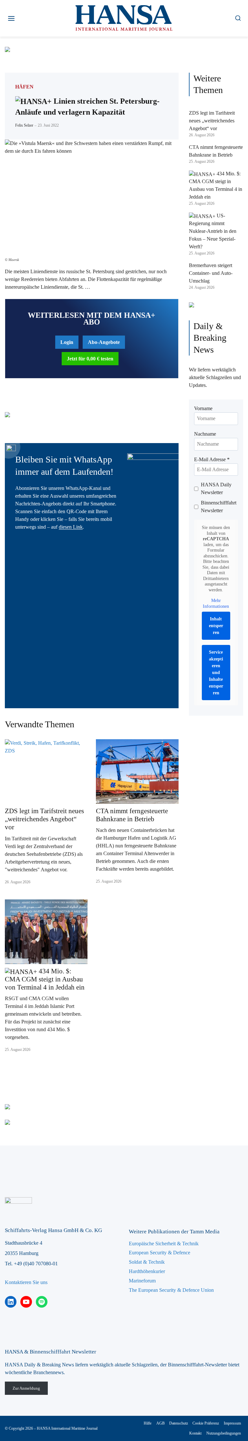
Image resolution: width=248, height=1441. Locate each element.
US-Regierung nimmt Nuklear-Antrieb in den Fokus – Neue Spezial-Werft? (212, 231)
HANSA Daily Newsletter (216, 488)
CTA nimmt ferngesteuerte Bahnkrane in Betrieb (132, 815)
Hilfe (147, 1423)
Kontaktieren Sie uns (26, 1282)
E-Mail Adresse (212, 459)
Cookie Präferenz (205, 1423)
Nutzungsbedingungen (223, 1433)
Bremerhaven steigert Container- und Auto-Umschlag (210, 273)
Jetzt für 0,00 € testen (90, 358)
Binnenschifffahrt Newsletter (218, 506)
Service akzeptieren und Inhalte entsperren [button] (216, 672)
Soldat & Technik (147, 1262)
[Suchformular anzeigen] (237, 18)
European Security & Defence (159, 1252)
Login (66, 342)
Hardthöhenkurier (147, 1271)
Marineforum (142, 1280)
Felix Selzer (24, 125)
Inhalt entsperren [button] (216, 626)
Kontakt (195, 1433)
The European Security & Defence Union (171, 1290)
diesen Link (71, 527)
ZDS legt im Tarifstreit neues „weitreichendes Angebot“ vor (44, 819)
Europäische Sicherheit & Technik (164, 1243)
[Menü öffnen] (11, 18)
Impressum (232, 1423)
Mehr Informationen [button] (216, 603)
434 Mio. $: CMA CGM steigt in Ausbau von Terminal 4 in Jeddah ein (45, 979)
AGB (160, 1423)
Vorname (203, 408)
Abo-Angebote (104, 342)
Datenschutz (178, 1423)
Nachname (205, 434)
